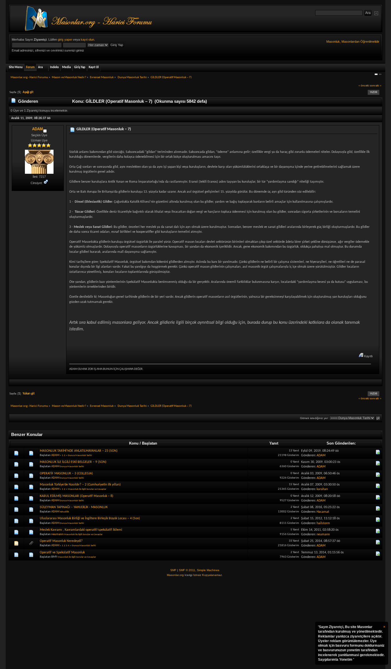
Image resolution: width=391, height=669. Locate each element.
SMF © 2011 (187, 570)
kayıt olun (87, 39)
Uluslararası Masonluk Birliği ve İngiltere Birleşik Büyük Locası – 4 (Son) (90, 518)
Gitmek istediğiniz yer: (314, 418)
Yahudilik (64, 511)
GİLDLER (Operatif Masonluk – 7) (103, 129)
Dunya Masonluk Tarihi (80, 455)
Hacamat (323, 512)
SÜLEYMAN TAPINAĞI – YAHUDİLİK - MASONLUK (74, 507)
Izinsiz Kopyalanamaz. (208, 575)
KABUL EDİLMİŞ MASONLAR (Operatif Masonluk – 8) (76, 496)
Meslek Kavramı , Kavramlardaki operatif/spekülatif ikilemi (81, 530)
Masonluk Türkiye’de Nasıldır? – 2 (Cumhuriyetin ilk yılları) (80, 484)
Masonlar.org (175, 575)
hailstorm (323, 523)
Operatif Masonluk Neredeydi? (61, 541)
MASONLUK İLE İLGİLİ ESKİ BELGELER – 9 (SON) (73, 462)
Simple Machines (208, 570)
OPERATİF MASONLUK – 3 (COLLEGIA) (66, 473)
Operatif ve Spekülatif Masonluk (62, 552)
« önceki (363, 85)
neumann (57, 534)
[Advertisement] (195, 623)
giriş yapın (65, 39)
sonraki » (376, 85)
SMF (173, 570)
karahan (322, 489)
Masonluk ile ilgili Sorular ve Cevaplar (87, 489)
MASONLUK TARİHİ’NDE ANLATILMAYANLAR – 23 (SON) (79, 451)
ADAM (37, 129)
